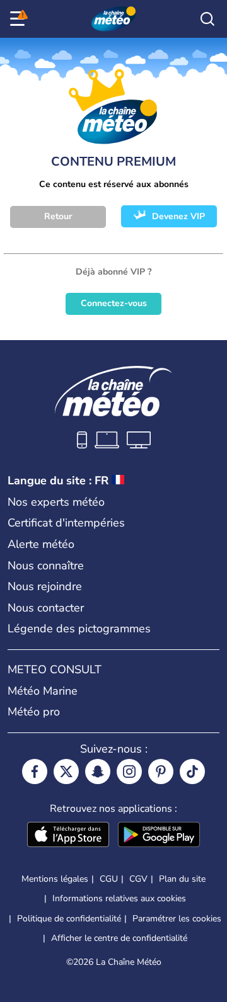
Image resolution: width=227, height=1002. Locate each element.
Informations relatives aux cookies (119, 898)
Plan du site (182, 879)
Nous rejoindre (45, 586)
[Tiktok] (192, 771)
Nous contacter (46, 607)
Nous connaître (46, 565)
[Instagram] (129, 771)
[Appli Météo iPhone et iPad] (68, 836)
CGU (109, 879)
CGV (138, 879)
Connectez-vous (114, 303)
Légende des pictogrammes (79, 628)
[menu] (19, 19)
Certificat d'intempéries (66, 522)
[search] (207, 19)
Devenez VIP (178, 216)
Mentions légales (54, 879)
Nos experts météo (56, 502)
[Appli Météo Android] (159, 836)
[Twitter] (66, 771)
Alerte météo (41, 544)
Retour (58, 216)
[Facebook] (34, 771)
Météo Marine (43, 690)
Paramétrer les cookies (176, 919)
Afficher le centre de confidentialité (119, 938)
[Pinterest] (160, 771)
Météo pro (34, 711)
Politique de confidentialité (69, 919)
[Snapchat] (97, 771)
